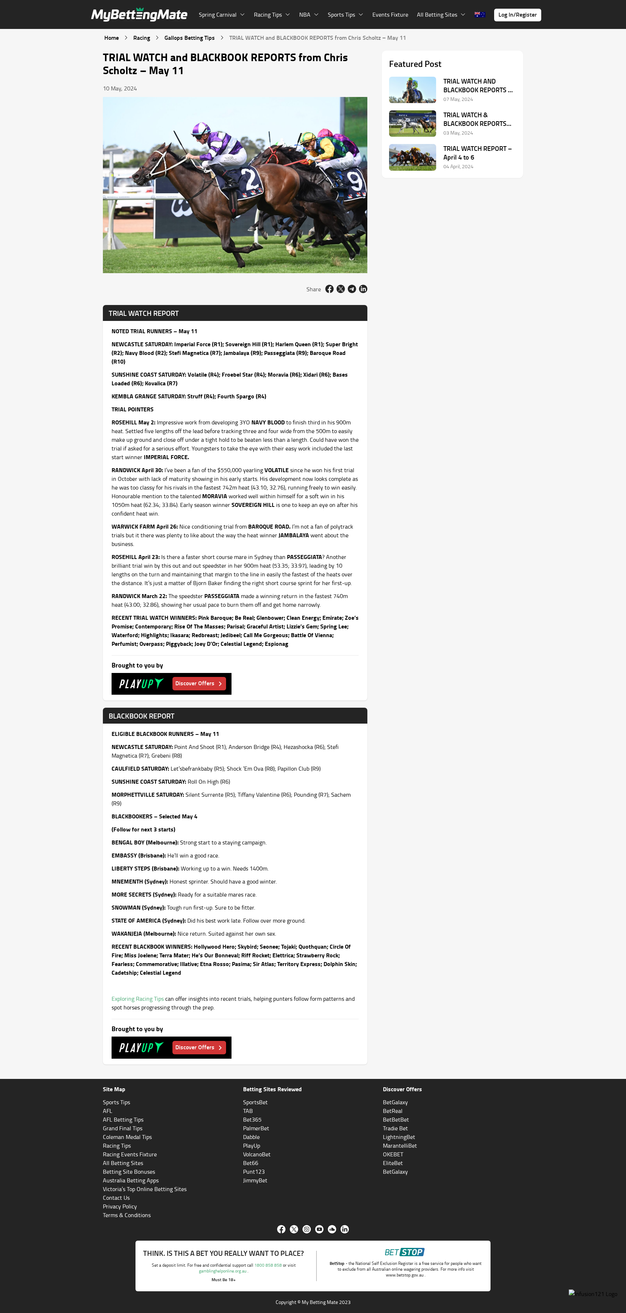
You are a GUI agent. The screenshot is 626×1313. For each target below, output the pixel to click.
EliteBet (393, 1163)
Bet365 (252, 1119)
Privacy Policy (120, 1206)
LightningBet (399, 1137)
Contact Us (116, 1198)
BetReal (392, 1111)
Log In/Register (517, 14)
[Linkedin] (345, 1229)
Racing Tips (117, 1145)
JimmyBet (255, 1180)
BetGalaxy (395, 1102)
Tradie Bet (395, 1128)
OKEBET (393, 1154)
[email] (352, 289)
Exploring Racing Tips (138, 999)
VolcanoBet (257, 1154)
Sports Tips (116, 1102)
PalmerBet (256, 1128)
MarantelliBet (400, 1145)
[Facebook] (281, 1229)
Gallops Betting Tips (189, 37)
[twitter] (341, 289)
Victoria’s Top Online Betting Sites (145, 1189)
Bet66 (250, 1163)
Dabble (251, 1137)
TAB (248, 1111)
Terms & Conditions (127, 1215)
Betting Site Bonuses (129, 1172)
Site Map (114, 1089)
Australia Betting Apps (131, 1180)
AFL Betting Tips (123, 1119)
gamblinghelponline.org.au (223, 1271)
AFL (107, 1111)
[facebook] (329, 289)
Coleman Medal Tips (127, 1137)
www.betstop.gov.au (405, 1275)
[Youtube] (319, 1229)
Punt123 (254, 1172)
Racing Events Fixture (130, 1154)
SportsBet (255, 1102)
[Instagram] (306, 1229)
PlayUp (251, 1145)
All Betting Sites (123, 1163)
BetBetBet (396, 1119)
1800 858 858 (268, 1265)
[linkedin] (363, 289)
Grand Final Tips (122, 1128)
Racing (141, 37)
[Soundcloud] (332, 1229)
